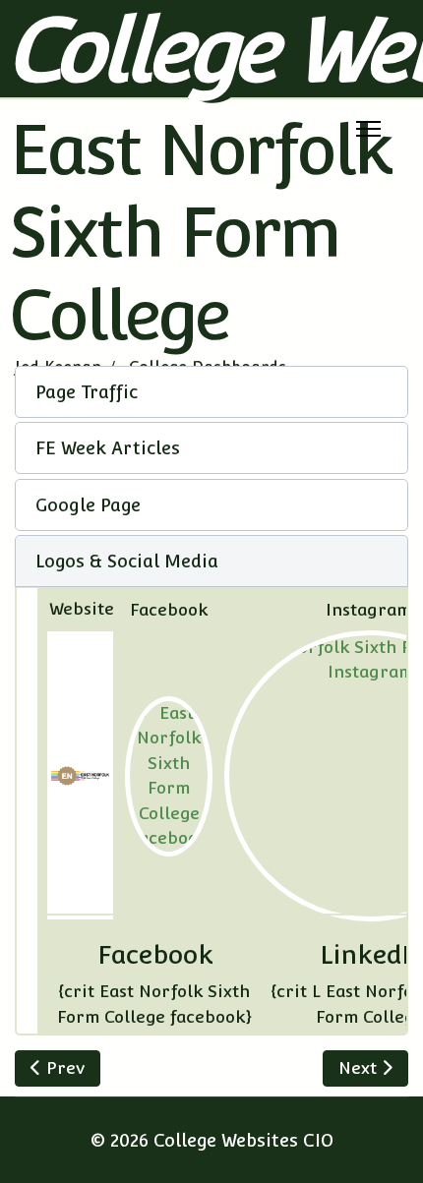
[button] (211, 392)
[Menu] (368, 128)
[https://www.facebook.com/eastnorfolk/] (168, 776)
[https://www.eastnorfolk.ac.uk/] (80, 776)
